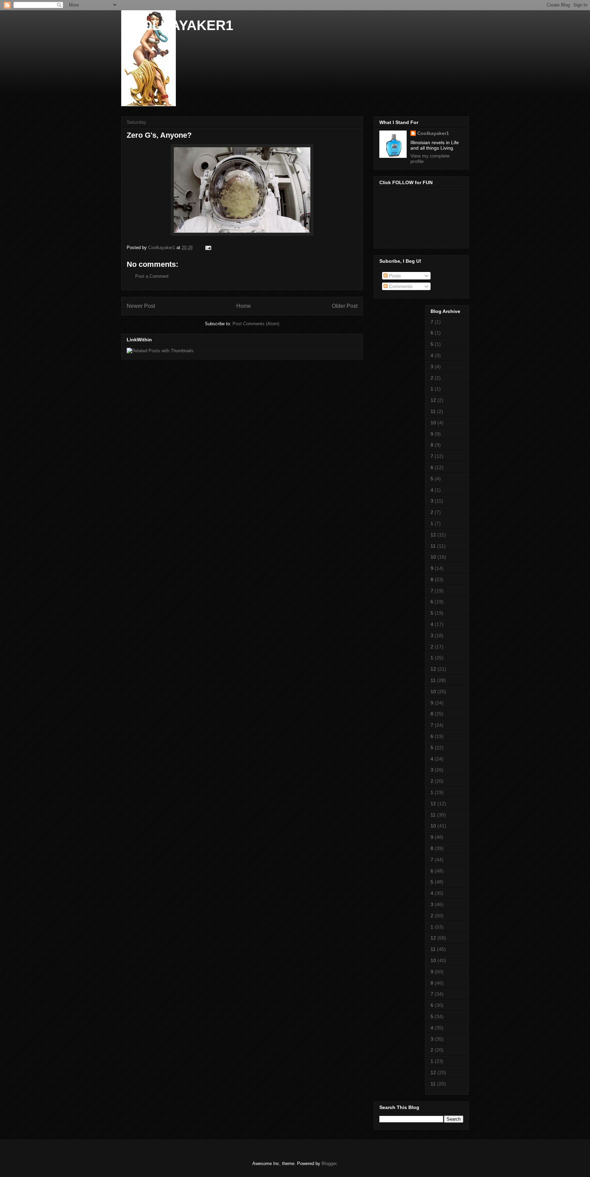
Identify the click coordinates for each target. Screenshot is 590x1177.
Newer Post (141, 306)
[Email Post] (208, 247)
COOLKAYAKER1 (177, 25)
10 (433, 422)
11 (433, 411)
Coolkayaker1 (433, 133)
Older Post (344, 306)
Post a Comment (152, 276)
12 (433, 400)
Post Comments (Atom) (256, 323)
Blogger (329, 1163)
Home (243, 306)
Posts (394, 275)
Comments (400, 286)
